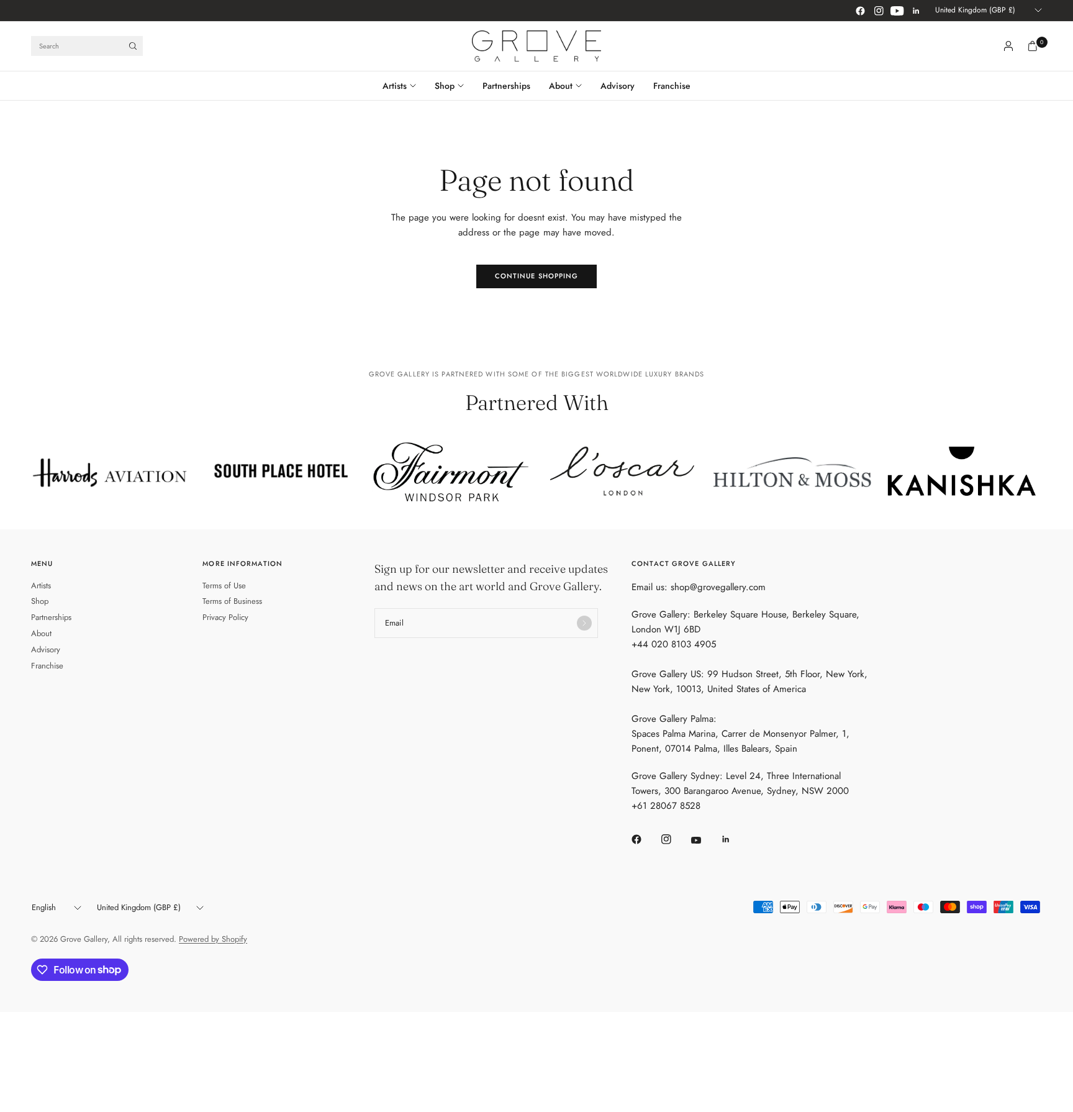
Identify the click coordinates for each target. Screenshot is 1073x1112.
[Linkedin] (916, 10)
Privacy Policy (225, 617)
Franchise (671, 86)
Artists (395, 86)
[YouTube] (897, 10)
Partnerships (506, 86)
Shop (445, 86)
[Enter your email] (584, 623)
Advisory (617, 86)
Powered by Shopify (213, 939)
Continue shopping (537, 276)
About (561, 86)
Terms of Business (232, 601)
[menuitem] (404, 85)
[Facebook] (860, 10)
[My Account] (1008, 46)
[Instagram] (878, 10)
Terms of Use (224, 585)
